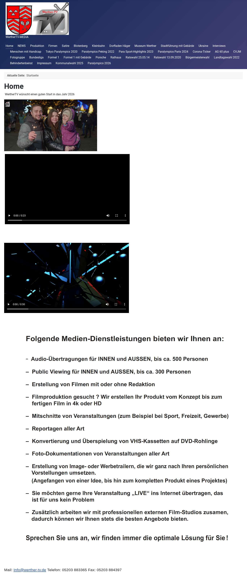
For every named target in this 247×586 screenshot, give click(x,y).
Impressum (44, 63)
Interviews (219, 46)
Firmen (52, 46)
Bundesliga (36, 57)
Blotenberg (81, 46)
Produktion (37, 46)
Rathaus (115, 57)
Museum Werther (145, 46)
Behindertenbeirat (21, 63)
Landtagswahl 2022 (226, 57)
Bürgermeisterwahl (197, 57)
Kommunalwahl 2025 (69, 63)
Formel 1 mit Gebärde (77, 57)
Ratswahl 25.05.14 (138, 57)
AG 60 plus (222, 51)
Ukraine (203, 46)
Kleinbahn (98, 46)
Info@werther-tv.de (30, 570)
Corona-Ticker (201, 51)
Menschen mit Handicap (25, 51)
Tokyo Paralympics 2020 (61, 51)
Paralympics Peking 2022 (98, 51)
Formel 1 (53, 57)
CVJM (237, 51)
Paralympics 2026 (99, 63)
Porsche (101, 57)
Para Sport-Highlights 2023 (136, 51)
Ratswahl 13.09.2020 (167, 57)
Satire (65, 46)
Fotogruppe (17, 57)
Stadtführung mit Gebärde (177, 46)
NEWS (22, 46)
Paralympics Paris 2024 (173, 51)
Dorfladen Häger (119, 46)
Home (9, 46)
